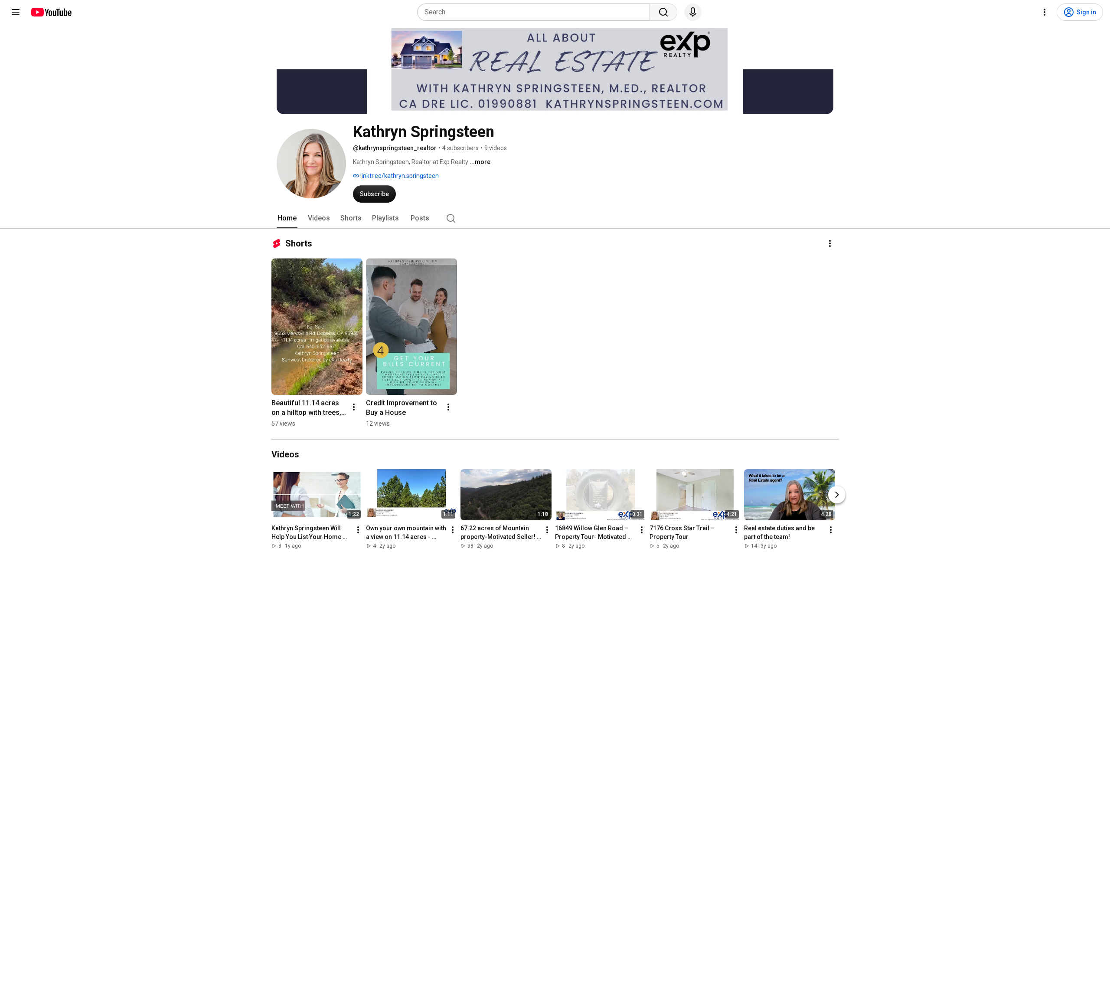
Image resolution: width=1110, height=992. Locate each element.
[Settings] (1044, 12)
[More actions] (830, 243)
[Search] (663, 12)
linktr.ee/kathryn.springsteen (399, 175)
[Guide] (15, 12)
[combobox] (536, 12)
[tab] (287, 218)
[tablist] (555, 218)
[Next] (837, 494)
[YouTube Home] (51, 12)
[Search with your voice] (693, 12)
